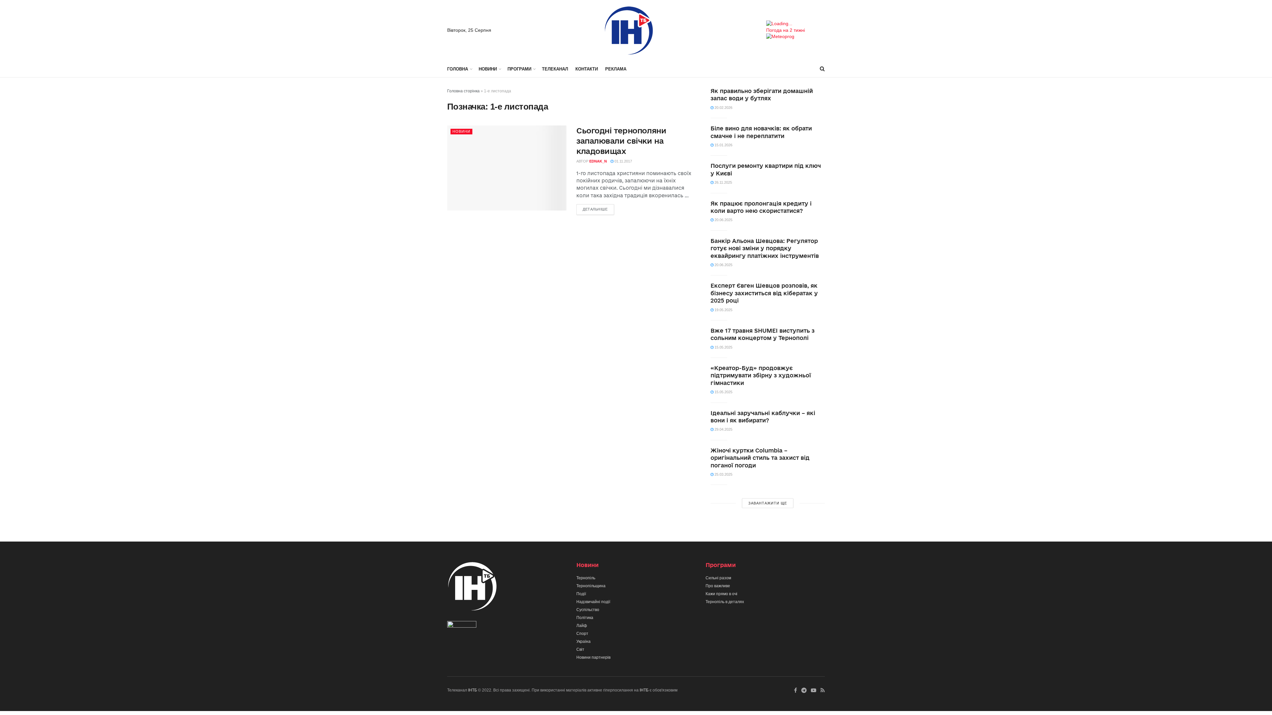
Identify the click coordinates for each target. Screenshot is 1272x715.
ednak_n (598, 161)
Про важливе (718, 586)
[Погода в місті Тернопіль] (795, 24)
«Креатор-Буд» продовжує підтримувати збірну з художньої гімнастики (761, 375)
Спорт (582, 633)
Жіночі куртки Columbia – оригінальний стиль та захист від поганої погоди (760, 457)
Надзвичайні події (593, 601)
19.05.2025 (723, 310)
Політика (584, 617)
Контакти (586, 69)
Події (581, 594)
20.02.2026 (723, 108)
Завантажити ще (767, 503)
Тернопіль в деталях (725, 601)
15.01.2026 (723, 145)
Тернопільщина (591, 586)
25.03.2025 (723, 474)
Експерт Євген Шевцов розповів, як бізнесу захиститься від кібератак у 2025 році (764, 293)
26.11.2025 (723, 182)
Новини (488, 69)
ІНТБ (472, 690)
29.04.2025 (723, 429)
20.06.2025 (723, 220)
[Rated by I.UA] (461, 626)
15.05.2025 (723, 347)
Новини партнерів (593, 657)
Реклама (615, 69)
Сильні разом (718, 578)
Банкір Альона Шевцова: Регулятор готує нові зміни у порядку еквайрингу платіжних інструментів (765, 248)
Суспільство (587, 609)
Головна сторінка (463, 91)
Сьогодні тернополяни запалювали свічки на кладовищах (621, 140)
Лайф (581, 625)
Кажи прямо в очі (721, 594)
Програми (519, 69)
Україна (583, 641)
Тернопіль (585, 578)
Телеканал (555, 69)
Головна (457, 69)
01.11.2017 (622, 161)
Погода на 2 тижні (785, 30)
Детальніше (595, 209)
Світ (580, 649)
